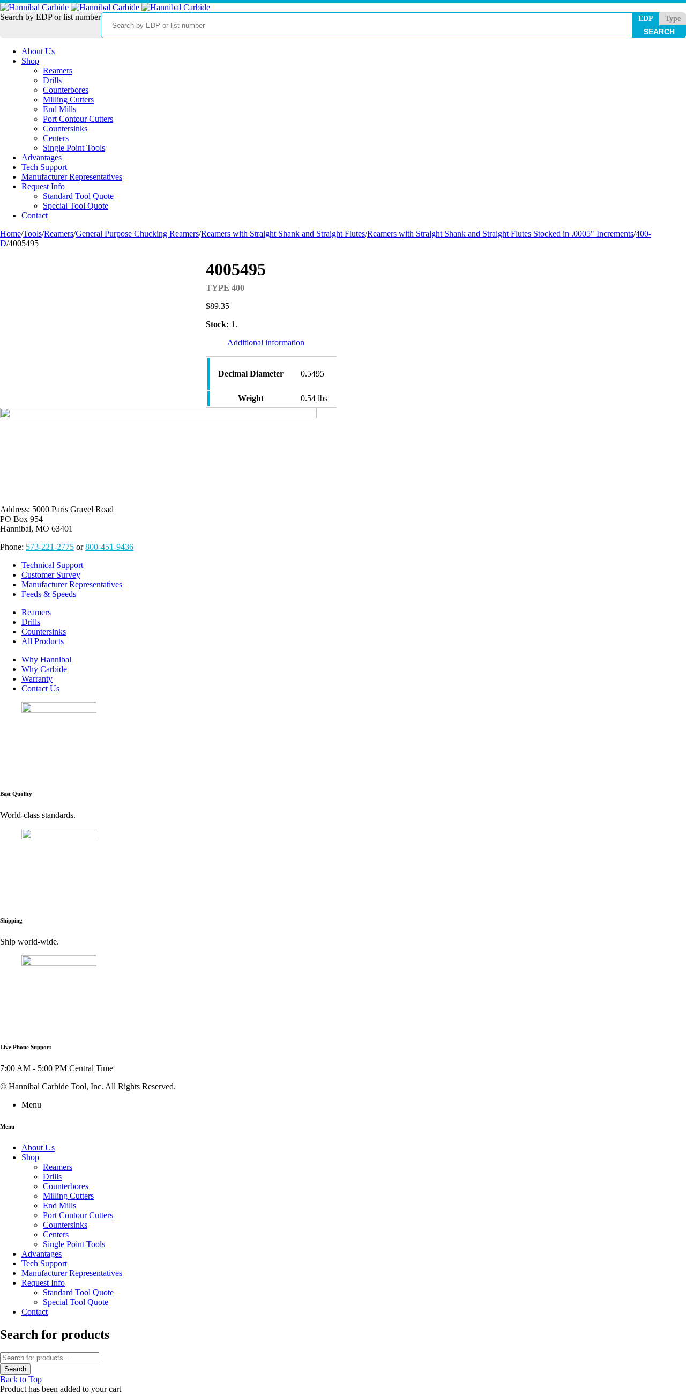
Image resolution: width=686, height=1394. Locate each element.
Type (673, 18)
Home (10, 233)
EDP (645, 18)
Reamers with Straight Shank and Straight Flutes (283, 233)
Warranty (37, 678)
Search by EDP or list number (50, 16)
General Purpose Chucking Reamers (137, 233)
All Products (42, 641)
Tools (32, 233)
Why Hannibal (46, 659)
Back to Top (21, 1379)
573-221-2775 (50, 546)
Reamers (58, 233)
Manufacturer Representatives (71, 584)
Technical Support (52, 565)
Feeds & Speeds (48, 594)
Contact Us (40, 688)
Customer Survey (50, 574)
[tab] (265, 343)
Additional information (265, 342)
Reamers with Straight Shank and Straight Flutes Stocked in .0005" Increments (500, 233)
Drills (30, 621)
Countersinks (43, 631)
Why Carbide (44, 669)
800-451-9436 (109, 546)
